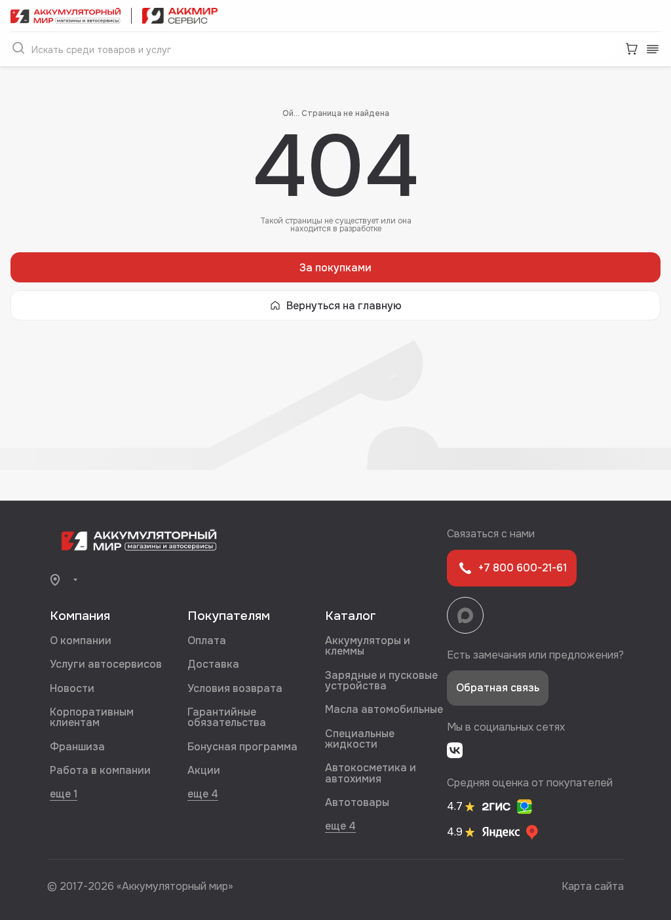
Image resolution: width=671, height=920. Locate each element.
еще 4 (202, 793)
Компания (80, 616)
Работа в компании (100, 770)
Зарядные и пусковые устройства (381, 680)
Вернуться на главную (344, 306)
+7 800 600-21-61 (522, 568)
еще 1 (63, 793)
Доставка (213, 664)
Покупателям (228, 616)
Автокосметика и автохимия (370, 773)
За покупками (335, 268)
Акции (203, 770)
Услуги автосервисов (106, 664)
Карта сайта (593, 886)
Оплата (206, 640)
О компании (80, 640)
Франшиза (77, 747)
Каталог (350, 616)
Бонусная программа (242, 747)
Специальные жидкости (359, 739)
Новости (72, 688)
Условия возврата (234, 688)
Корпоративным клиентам (92, 717)
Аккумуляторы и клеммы (367, 646)
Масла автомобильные (384, 709)
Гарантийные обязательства (226, 717)
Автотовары (357, 802)
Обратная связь (497, 688)
